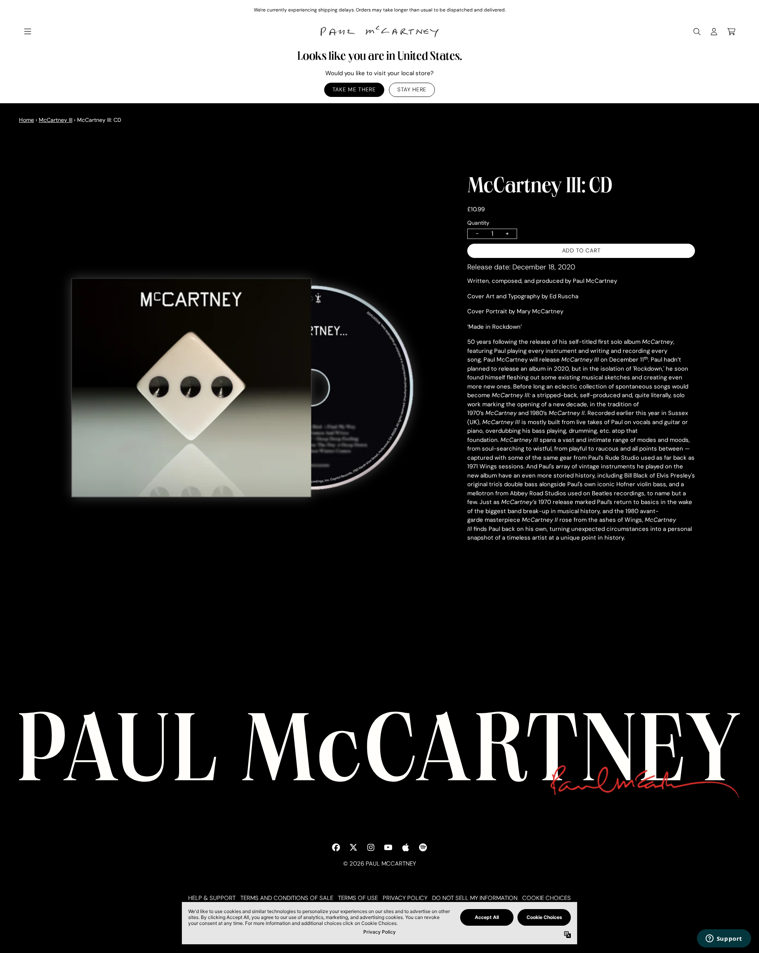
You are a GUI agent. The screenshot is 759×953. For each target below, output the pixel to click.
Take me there (354, 89)
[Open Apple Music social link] (405, 847)
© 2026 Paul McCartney (379, 863)
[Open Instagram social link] (371, 847)
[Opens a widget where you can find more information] (724, 939)
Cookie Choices (546, 898)
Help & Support (212, 898)
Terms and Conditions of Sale (286, 898)
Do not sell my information (474, 898)
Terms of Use (358, 898)
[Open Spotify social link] (423, 847)
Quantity (478, 222)
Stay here (412, 89)
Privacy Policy (405, 898)
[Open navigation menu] (27, 31)
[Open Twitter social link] (353, 847)
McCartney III (55, 119)
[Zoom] (235, 391)
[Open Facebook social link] (336, 847)
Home (26, 119)
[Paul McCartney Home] (379, 32)
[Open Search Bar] (696, 32)
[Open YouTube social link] (388, 847)
